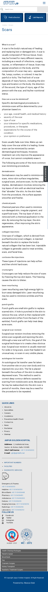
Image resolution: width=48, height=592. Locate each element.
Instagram (10, 520)
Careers (7, 413)
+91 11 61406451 (16, 495)
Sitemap (7, 434)
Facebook (10, 515)
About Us (7, 407)
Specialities (8, 410)
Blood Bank (6, 557)
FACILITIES (8, 466)
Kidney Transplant (8, 566)
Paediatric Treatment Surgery (12, 569)
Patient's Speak (7, 554)
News (6, 425)
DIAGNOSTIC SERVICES (13, 470)
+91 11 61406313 (17, 510)
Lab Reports (37, 17)
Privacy (7, 431)
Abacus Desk (29, 583)
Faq (3, 560)
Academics (8, 416)
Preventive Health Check (14, 419)
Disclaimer (8, 428)
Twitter (9, 518)
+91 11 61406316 (22, 504)
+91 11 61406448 (18, 492)
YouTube (9, 522)
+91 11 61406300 (27, 450)
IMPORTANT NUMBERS (12, 462)
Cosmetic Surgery (8, 563)
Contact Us (8, 422)
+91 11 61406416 (15, 501)
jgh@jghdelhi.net (18, 453)
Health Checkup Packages (11, 551)
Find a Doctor (13, 17)
